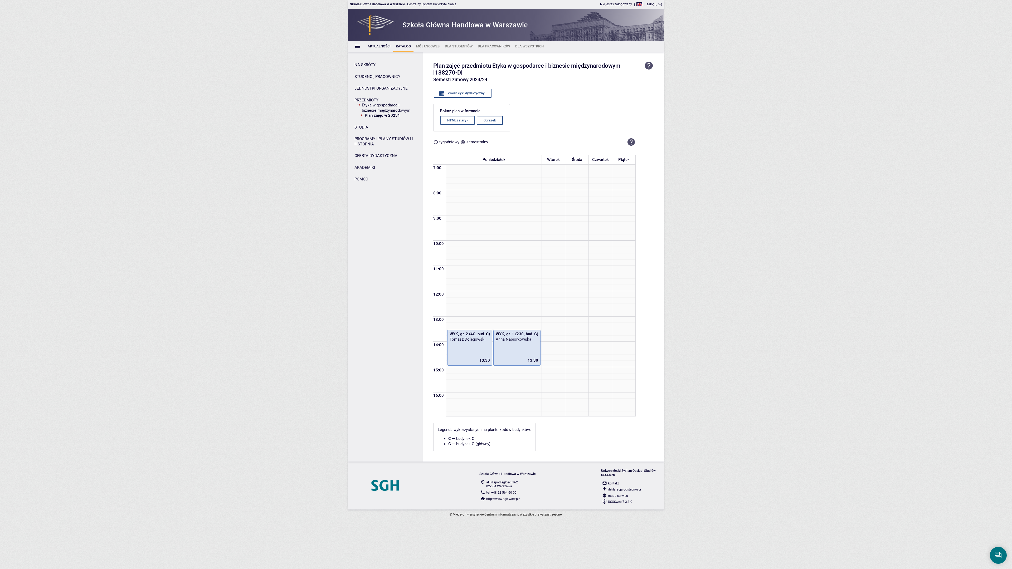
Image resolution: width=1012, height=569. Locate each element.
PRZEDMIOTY (366, 100)
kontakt (613, 483)
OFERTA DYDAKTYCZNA (375, 155)
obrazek (490, 120)
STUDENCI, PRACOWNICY (377, 76)
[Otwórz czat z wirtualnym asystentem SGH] (998, 555)
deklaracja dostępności (624, 489)
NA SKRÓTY (365, 64)
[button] (631, 142)
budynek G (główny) (473, 444)
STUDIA (361, 127)
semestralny (477, 142)
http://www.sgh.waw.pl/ (503, 499)
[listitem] (379, 46)
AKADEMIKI (364, 167)
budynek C (465, 438)
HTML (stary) (457, 120)
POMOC (361, 179)
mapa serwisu (618, 496)
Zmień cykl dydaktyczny (466, 93)
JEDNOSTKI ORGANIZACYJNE (381, 88)
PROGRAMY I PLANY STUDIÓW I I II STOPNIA (383, 141)
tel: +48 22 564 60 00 (501, 492)
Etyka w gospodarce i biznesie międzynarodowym (386, 108)
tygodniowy (449, 142)
